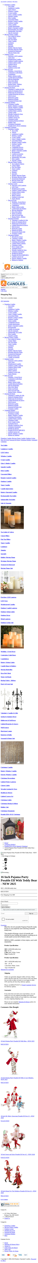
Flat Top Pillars (12, 39)
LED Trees (11, 57)
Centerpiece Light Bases (15, 72)
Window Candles (17, 135)
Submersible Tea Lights (19, 157)
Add (4, 905)
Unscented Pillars (13, 19)
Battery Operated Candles (15, 28)
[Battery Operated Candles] (17, 269)
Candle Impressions (14, 26)
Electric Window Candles (15, 107)
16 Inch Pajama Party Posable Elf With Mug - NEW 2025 (17, 1041)
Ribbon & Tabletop (17, 260)
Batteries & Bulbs (13, 99)
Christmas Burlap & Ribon (16, 121)
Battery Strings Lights (14, 76)
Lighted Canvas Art (14, 117)
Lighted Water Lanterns (15, 111)
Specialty (10, 46)
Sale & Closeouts (13, 33)
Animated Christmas (10, 127)
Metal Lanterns (12, 66)
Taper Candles (12, 24)
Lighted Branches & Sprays (16, 94)
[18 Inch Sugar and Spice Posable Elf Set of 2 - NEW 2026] (13, 1151)
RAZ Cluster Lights (17, 247)
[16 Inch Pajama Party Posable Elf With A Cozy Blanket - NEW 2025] (13, 1074)
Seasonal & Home (9, 87)
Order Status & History (11, 1248)
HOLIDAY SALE (17, 237)
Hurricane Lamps (13, 97)
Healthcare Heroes (13, 116)
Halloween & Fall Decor (15, 92)
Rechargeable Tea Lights (15, 29)
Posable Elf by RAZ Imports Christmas (15, 846)
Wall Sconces (12, 96)
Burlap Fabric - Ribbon (15, 84)
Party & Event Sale (13, 86)
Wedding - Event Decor (15, 71)
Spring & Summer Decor (15, 91)
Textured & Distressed (14, 51)
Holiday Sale (12, 122)
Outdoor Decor (12, 64)
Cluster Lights (12, 112)
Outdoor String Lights (14, 62)
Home (6, 843)
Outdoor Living (9, 54)
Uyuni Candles (12, 13)
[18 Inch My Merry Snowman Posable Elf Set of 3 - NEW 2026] (13, 1113)
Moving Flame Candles (11, 34)
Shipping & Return (24, 1002)
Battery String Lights (18, 207)
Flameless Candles (9, 4)
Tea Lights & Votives (14, 36)
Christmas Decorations (14, 109)
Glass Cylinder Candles (15, 14)
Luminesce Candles (14, 8)
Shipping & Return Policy (12, 1244)
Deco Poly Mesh (13, 81)
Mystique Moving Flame (15, 49)
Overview (4, 925)
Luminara (11, 43)
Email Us (7, 1218)
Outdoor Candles (13, 23)
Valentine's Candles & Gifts (16, 89)
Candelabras (11, 74)
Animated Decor (16, 248)
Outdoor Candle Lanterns (15, 61)
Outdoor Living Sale (14, 67)
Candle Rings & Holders (15, 77)
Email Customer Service (29, 985)
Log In (3, 279)
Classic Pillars (12, 38)
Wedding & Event (9, 1230)
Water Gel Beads (13, 82)
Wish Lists (7, 1249)
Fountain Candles (17, 233)
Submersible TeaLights (14, 31)
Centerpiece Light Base (18, 203)
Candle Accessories (17, 154)
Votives (14, 132)
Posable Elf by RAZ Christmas (17, 125)
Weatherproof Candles (14, 59)
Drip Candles (12, 18)
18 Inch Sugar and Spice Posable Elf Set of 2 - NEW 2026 (18, 1154)
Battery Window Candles (15, 106)
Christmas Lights (13, 119)
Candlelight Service (17, 147)
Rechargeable (16, 152)
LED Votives (12, 9)
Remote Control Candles (15, 21)
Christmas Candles (13, 104)
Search (3, 274)
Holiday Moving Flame (15, 48)
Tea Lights (11, 6)
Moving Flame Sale (14, 53)
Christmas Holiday (9, 102)
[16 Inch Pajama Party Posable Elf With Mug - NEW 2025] (13, 1038)
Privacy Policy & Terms (11, 1251)
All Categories (5, 301)
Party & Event (8, 69)
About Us (7, 1246)
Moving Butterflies (13, 79)
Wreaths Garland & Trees (15, 114)
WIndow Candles (13, 11)
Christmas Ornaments (14, 124)
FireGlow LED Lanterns (15, 56)
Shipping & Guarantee (7, 969)
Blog (5, 1235)
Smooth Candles (13, 16)
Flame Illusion (16, 198)
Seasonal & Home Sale (15, 101)
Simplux (10, 44)
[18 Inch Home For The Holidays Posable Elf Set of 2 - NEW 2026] (13, 1188)
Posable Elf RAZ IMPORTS (20, 255)
